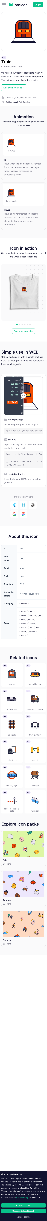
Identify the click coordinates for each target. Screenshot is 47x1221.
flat (20, 102)
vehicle (23, 627)
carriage (32, 631)
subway (23, 611)
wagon (23, 631)
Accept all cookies (23, 1205)
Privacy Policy (22, 1197)
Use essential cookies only (23, 1211)
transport (24, 603)
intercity (23, 635)
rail (40, 615)
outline (9, 102)
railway (23, 615)
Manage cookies (24, 1217)
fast (31, 627)
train (31, 611)
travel (23, 619)
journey (31, 619)
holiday (32, 623)
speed (38, 627)
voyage (23, 623)
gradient (26, 102)
